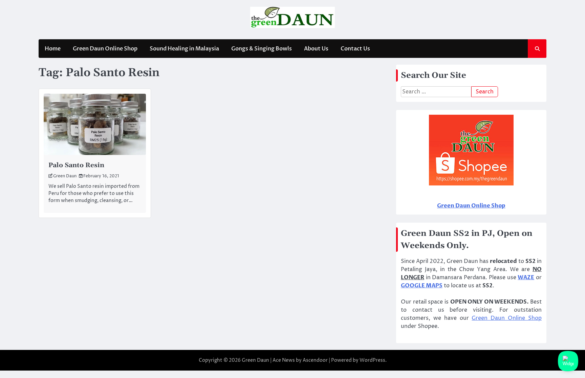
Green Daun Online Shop (105, 48)
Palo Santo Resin (76, 165)
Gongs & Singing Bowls (261, 48)
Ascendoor (315, 360)
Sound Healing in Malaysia (184, 48)
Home (53, 48)
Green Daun (65, 176)
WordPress (372, 360)
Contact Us (355, 48)
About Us (316, 48)
